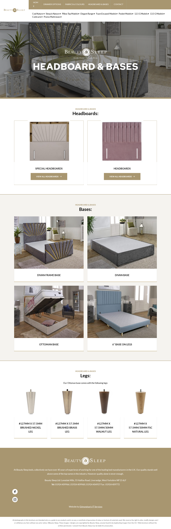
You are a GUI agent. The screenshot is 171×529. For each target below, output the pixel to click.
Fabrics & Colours (74, 4)
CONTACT (118, 4)
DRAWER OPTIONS (52, 4)
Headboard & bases (98, 4)
